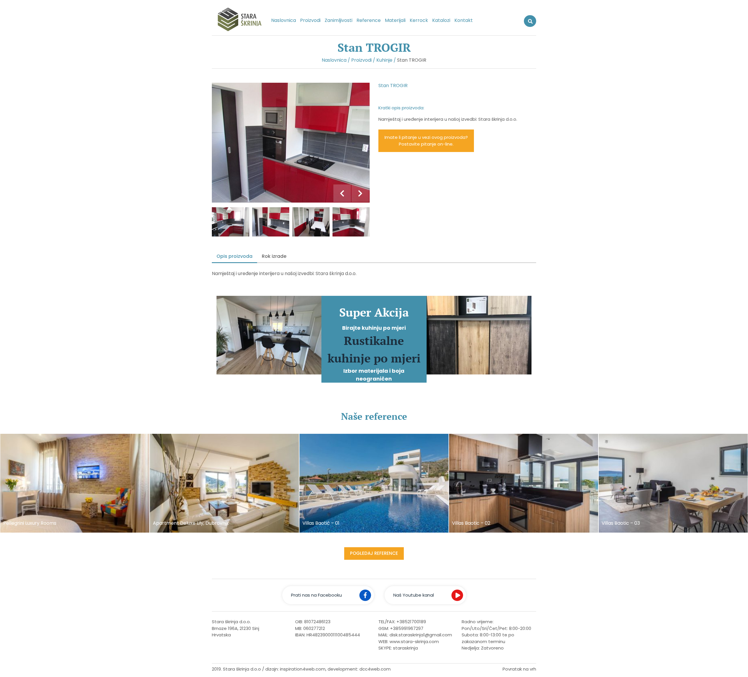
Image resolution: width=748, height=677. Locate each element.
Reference (368, 20)
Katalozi (441, 20)
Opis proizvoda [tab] (234, 256)
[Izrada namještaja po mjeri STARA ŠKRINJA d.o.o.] (237, 20)
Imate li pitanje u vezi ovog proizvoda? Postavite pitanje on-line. (426, 140)
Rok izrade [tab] (274, 256)
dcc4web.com (375, 669)
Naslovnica (283, 20)
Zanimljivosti (338, 20)
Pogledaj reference (374, 553)
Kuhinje (384, 60)
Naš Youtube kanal (413, 595)
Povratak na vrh (519, 669)
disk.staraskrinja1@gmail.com (420, 635)
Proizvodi (310, 20)
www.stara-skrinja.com (414, 641)
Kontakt (463, 20)
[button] (342, 193)
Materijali (395, 20)
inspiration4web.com (302, 669)
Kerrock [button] (419, 20)
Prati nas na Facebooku (316, 595)
